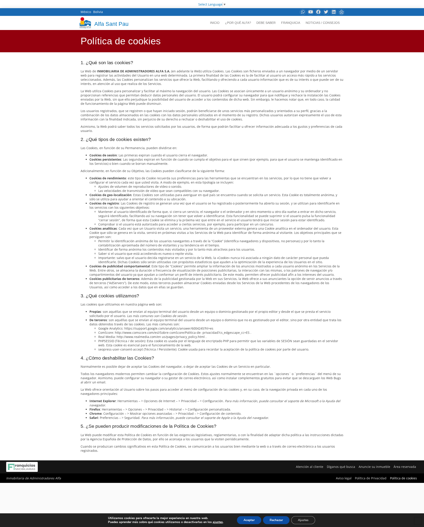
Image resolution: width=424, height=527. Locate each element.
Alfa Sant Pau (111, 24)
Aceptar (249, 520)
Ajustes (303, 520)
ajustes (218, 522)
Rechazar (276, 520)
